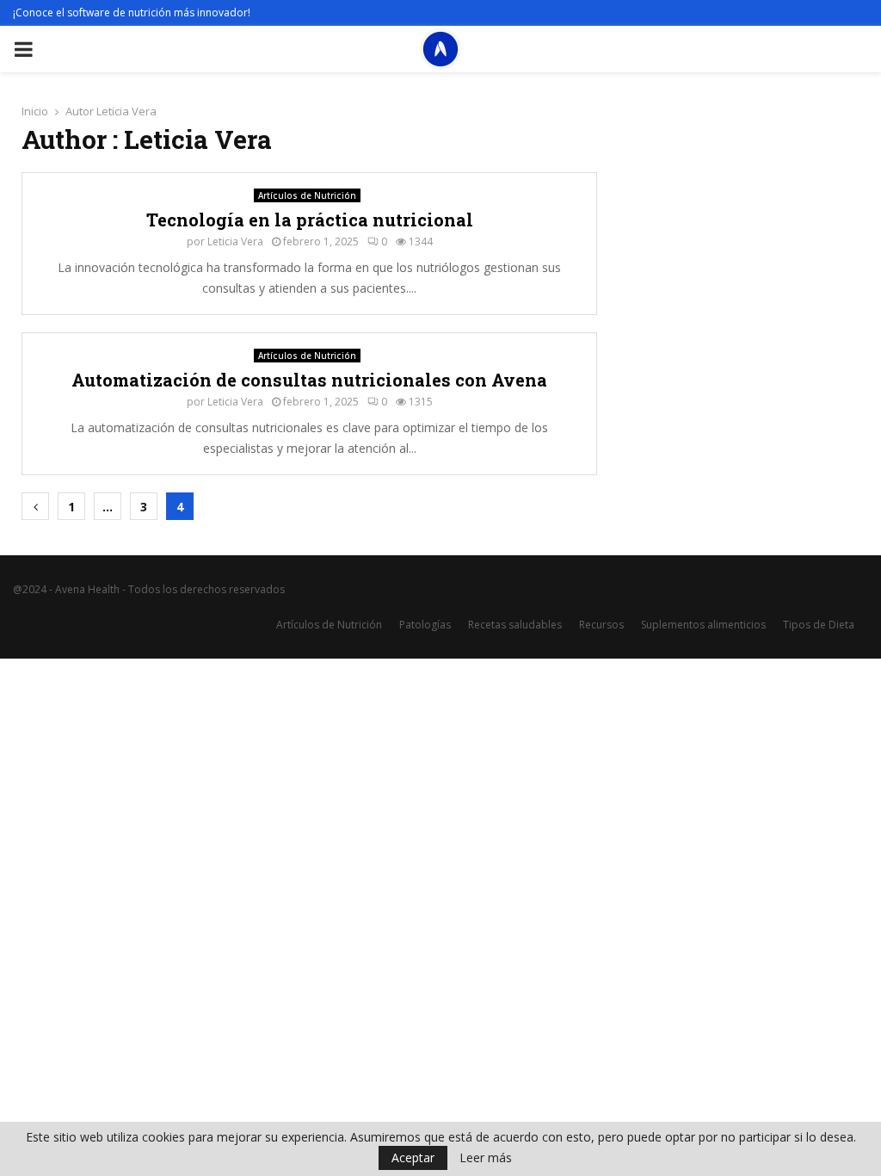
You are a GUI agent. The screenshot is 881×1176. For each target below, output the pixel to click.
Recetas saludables (515, 624)
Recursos (601, 624)
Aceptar (412, 1157)
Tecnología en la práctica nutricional (309, 219)
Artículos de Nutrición (307, 195)
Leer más (485, 1158)
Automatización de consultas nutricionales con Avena (309, 379)
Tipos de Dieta (818, 624)
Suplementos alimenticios (703, 624)
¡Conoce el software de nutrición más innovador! (131, 12)
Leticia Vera (126, 111)
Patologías (425, 624)
